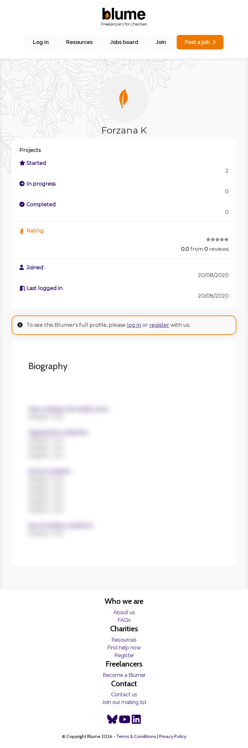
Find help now (124, 648)
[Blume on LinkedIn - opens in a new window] (136, 721)
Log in (41, 42)
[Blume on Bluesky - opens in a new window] (112, 721)
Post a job (197, 42)
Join (161, 42)
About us (124, 612)
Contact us (124, 694)
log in (134, 325)
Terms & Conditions (136, 736)
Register (124, 655)
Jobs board (124, 42)
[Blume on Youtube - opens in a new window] (124, 721)
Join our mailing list (124, 702)
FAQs (124, 620)
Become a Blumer (124, 675)
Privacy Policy (172, 736)
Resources (79, 42)
